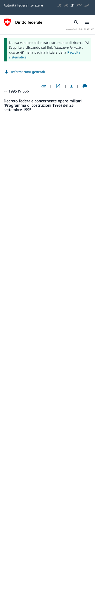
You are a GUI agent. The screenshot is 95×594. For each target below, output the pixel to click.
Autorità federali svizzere (23, 5)
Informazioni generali (24, 72)
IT (72, 5)
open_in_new (58, 86)
